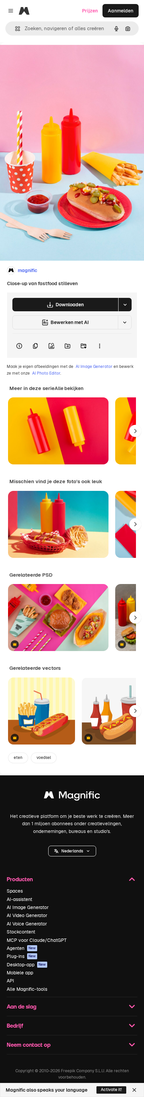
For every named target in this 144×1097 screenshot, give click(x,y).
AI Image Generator (94, 366)
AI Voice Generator (27, 924)
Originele (44, 57)
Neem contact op (29, 1044)
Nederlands (72, 851)
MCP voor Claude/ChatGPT (37, 940)
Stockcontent (21, 932)
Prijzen (90, 11)
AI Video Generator (27, 915)
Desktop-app (26, 965)
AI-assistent (19, 899)
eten (18, 757)
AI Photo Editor (46, 373)
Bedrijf (15, 1025)
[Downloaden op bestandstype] (125, 304)
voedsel (44, 757)
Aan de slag (22, 1006)
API (10, 981)
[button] (72, 851)
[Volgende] (135, 430)
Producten (20, 879)
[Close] (134, 1090)
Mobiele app (20, 973)
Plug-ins (21, 956)
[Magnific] (72, 796)
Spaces (15, 891)
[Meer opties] (99, 345)
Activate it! (111, 1089)
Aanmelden (120, 11)
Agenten (21, 948)
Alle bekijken (69, 388)
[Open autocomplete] (15, 28)
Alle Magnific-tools (27, 989)
